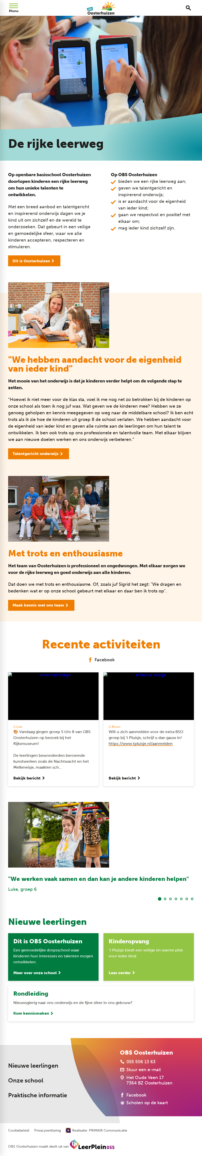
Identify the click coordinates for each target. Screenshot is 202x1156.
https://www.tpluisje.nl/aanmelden (141, 743)
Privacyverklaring (47, 1131)
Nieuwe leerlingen (33, 1065)
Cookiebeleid (18, 1131)
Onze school (25, 1080)
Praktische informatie (37, 1095)
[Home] (101, 8)
